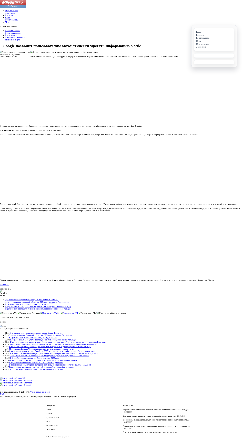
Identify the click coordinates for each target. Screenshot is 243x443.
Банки (7, 17)
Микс (7, 22)
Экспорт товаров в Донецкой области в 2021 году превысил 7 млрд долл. (37, 302)
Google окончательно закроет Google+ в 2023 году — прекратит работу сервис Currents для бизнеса (52, 351)
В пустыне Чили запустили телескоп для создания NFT (29, 304)
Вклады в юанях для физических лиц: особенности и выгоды (36, 369)
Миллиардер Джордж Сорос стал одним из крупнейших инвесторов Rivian (41, 349)
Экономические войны (15, 37)
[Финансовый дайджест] (13, 7)
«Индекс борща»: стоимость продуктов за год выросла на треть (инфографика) (43, 360)
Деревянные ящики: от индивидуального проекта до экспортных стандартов (156, 426)
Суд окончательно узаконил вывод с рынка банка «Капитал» (31, 300)
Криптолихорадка (13, 33)
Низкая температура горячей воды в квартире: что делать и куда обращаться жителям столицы (50, 347)
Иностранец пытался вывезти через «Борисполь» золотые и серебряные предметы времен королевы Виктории (58, 342)
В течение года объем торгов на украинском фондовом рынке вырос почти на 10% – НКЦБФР (50, 365)
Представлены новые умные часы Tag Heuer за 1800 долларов (36, 362)
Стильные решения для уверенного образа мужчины (146, 432)
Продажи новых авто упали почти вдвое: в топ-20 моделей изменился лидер (38, 306)
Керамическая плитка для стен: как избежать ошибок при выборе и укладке (37, 309)
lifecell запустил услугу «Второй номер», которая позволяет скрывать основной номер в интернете (53, 344)
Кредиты (9, 15)
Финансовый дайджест (40, 392)
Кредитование (11, 35)
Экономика (10, 13)
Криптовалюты (11, 20)
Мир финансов (11, 11)
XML (2, 394)
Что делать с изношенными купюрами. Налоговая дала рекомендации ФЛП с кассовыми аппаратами (54, 353)
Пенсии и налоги (12, 31)
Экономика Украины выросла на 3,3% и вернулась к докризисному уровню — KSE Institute (49, 356)
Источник (4, 284)
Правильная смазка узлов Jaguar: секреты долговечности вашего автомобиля (156, 420)
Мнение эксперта (12, 40)
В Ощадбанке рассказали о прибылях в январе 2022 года (34, 358)
